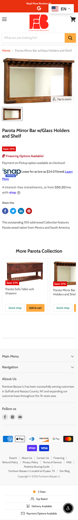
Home (6, 50)
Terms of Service (52, 462)
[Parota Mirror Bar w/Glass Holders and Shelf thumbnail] (12, 114)
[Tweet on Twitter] (13, 211)
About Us (27, 457)
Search (13, 457)
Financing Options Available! (24, 156)
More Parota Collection (39, 251)
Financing (58, 457)
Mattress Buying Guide (37, 466)
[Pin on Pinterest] (29, 211)
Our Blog (64, 471)
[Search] (70, 38)
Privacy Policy (30, 462)
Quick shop (15, 307)
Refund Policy (10, 462)
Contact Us (43, 457)
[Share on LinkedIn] (21, 211)
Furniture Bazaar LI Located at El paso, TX (32, 471)
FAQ (68, 462)
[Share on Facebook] (5, 211)
